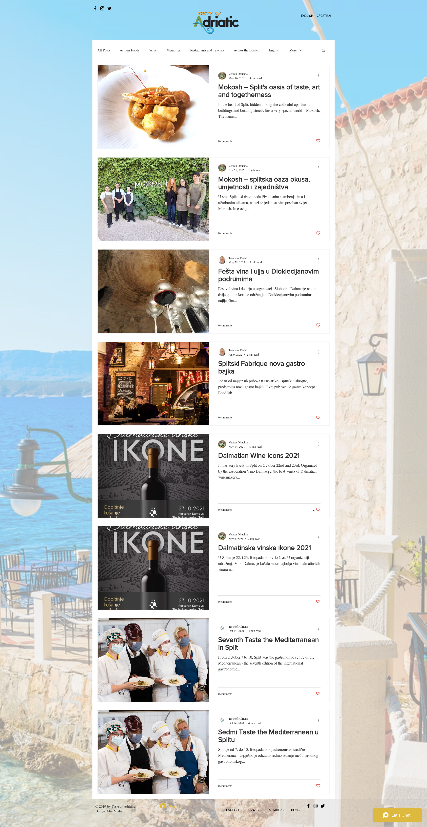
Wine (153, 50)
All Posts (103, 50)
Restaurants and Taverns (207, 50)
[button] (323, 50)
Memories (173, 50)
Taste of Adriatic (123, 806)
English (274, 50)
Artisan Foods (129, 50)
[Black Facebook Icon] (95, 8)
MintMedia (114, 811)
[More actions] (320, 76)
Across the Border (246, 50)
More (293, 50)
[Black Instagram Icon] (102, 8)
